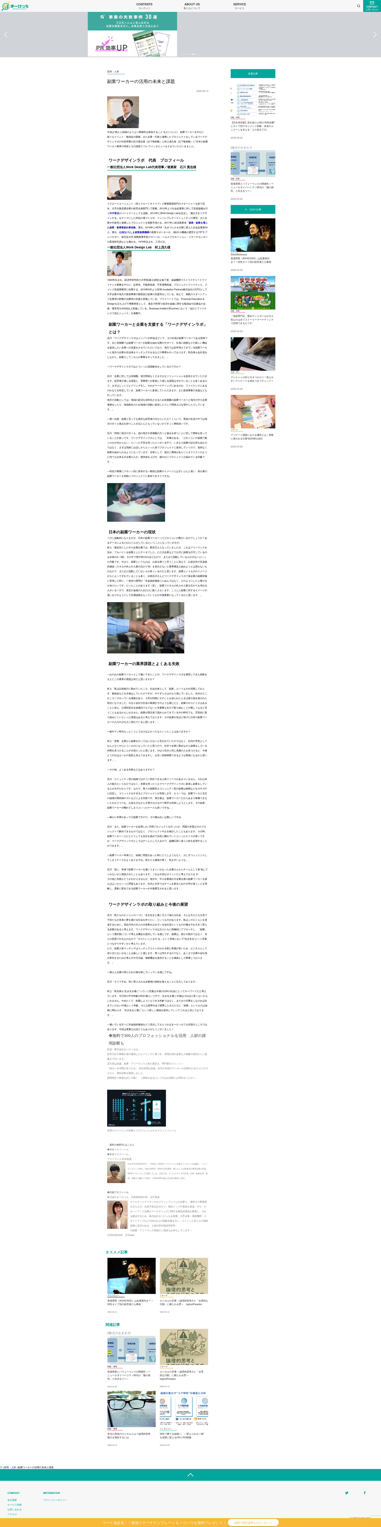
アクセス (12, 1514)
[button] (6, 34)
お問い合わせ (14, 1509)
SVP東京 (114, 213)
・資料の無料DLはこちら (120, 1144)
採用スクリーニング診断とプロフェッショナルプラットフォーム (141, 1130)
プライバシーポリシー (55, 1500)
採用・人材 (10, 1467)
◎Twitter (129, 1235)
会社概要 (12, 1500)
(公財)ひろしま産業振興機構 (134, 232)
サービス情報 (14, 1504)
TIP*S (201, 232)
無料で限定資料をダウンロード (253, 1522)
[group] (157, 1216)
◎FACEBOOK (115, 1235)
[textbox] (157, 1039)
